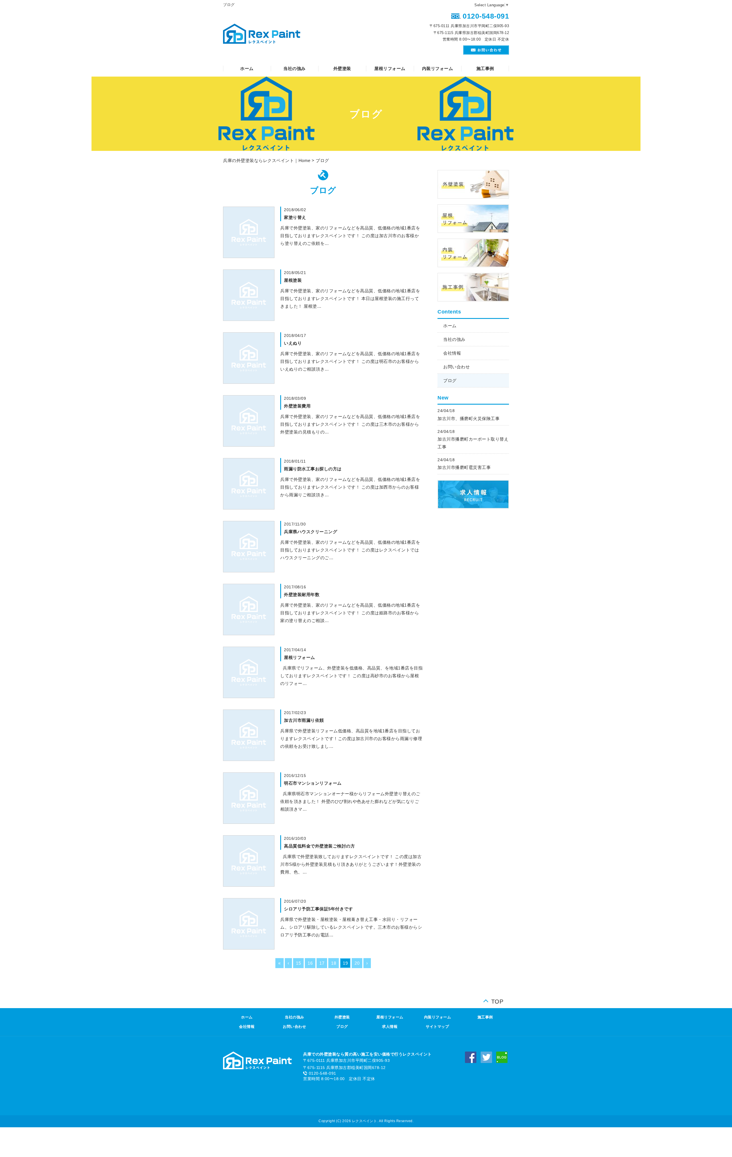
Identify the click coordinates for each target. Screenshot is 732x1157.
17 (321, 963)
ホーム (247, 68)
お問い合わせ (456, 366)
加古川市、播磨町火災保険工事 (468, 418)
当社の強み (294, 68)
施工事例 (485, 68)
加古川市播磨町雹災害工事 (464, 467)
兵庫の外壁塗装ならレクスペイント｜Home (267, 160)
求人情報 (389, 1026)
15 (298, 963)
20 (357, 963)
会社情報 (452, 353)
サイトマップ (437, 1026)
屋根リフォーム (389, 68)
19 (345, 963)
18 (333, 963)
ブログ (450, 380)
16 (310, 963)
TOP (497, 1000)
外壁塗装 (342, 68)
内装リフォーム (437, 68)
